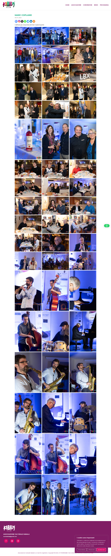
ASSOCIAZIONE (76, 5)
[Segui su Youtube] (12, 541)
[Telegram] (28, 21)
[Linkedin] (31, 21)
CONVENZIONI (87, 5)
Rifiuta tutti (91, 549)
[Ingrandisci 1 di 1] (39, 29)
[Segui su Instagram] (18, 541)
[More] (34, 21)
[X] (22, 21)
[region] (91, 544)
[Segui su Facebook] (6, 541)
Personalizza (81, 549)
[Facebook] (16, 21)
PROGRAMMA (104, 5)
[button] (106, 225)
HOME (67, 5)
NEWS (96, 5)
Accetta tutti (101, 549)
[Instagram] (19, 21)
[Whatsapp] (25, 21)
